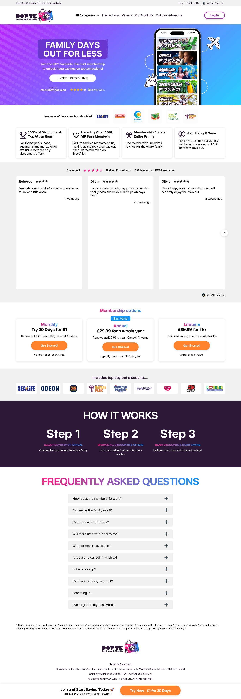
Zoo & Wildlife (144, 15)
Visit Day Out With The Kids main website (39, 3)
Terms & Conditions (120, 664)
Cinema (127, 15)
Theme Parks (110, 15)
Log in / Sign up (215, 3)
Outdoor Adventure (169, 15)
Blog (180, 3)
